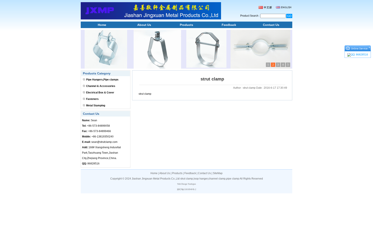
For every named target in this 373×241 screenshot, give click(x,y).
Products (186, 25)
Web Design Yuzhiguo (186, 184)
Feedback (229, 25)
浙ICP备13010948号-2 (186, 189)
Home (102, 25)
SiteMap (218, 173)
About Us (144, 25)
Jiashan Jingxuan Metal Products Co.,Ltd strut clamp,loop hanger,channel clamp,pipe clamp (185, 178)
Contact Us (271, 25)
